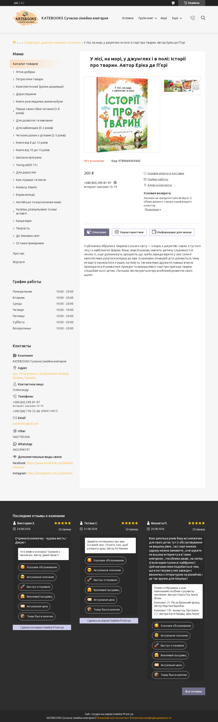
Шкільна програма (29, 157)
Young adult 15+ (27, 165)
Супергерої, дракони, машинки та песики (52, 42)
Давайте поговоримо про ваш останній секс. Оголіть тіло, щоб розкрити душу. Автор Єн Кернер (107, 545)
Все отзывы (193, 691)
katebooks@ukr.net (26, 423)
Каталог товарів (25, 64)
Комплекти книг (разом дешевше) (40, 86)
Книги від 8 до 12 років (32, 142)
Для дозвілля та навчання (34, 120)
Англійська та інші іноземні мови (38, 202)
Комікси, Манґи (26, 187)
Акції (164, 18)
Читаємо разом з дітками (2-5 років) (41, 135)
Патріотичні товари (29, 79)
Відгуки (19, 262)
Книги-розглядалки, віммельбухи (39, 101)
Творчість (23, 228)
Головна (127, 18)
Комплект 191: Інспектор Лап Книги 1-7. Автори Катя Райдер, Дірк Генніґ (176, 612)
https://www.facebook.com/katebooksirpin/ (43, 465)
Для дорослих (26, 172)
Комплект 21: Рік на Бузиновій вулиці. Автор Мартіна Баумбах (177, 604)
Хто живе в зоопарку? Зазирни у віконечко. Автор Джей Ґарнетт (40, 553)
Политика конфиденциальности (151, 717)
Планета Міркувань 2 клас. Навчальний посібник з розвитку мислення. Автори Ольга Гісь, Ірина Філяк (176, 593)
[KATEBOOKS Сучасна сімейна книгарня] (25, 18)
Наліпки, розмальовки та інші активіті (36, 211)
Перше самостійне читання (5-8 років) (38, 111)
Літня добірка (25, 72)
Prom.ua (128, 714)
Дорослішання (26, 94)
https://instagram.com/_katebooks (50, 473)
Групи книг (146, 18)
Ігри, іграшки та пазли (31, 180)
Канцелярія (24, 221)
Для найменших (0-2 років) (34, 128)
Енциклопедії (25, 194)
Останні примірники (30, 243)
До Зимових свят (28, 235)
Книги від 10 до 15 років (33, 150)
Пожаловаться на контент (112, 717)
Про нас (18, 253)
